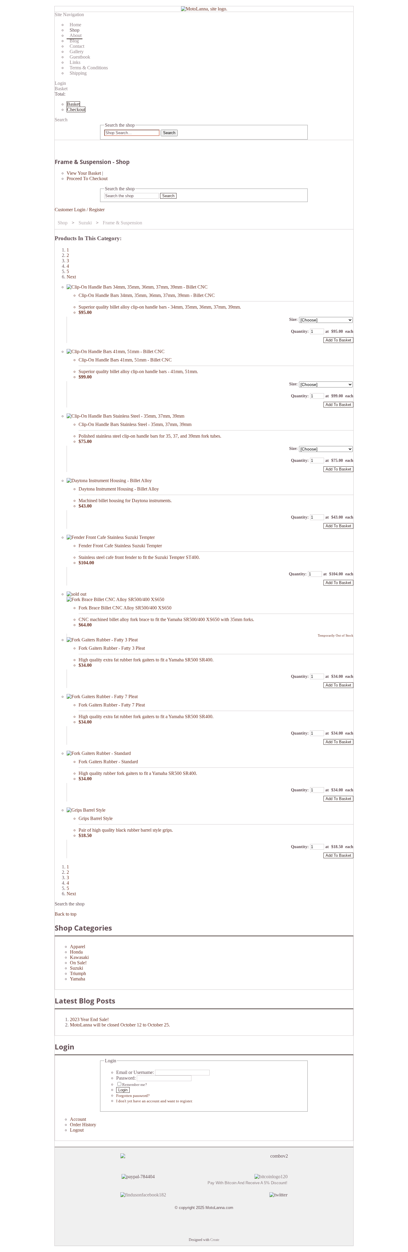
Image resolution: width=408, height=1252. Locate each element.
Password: (126, 1078)
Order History (83, 1124)
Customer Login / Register (80, 209)
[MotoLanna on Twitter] (278, 1194)
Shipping (78, 73)
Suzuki (85, 222)
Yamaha (77, 978)
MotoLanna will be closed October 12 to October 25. (120, 1024)
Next (71, 276)
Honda (76, 951)
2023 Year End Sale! (89, 1019)
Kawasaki (79, 957)
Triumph (78, 973)
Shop (63, 222)
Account (78, 1119)
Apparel (77, 946)
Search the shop (70, 903)
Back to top (65, 914)
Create (214, 1240)
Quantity (299, 331)
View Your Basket (84, 173)
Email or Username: (135, 1072)
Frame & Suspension (122, 222)
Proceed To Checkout (87, 178)
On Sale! (78, 962)
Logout (77, 1130)
